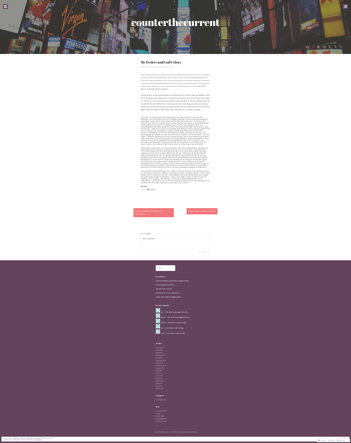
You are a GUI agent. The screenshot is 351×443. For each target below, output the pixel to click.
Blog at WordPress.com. (161, 432)
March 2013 (160, 381)
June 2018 (159, 350)
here (171, 121)
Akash (163, 323)
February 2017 (161, 355)
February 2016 (161, 360)
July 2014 (159, 371)
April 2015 (159, 363)
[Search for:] (165, 268)
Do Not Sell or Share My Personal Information (183, 432)
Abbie (163, 317)
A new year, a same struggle (202, 211)
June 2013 (159, 376)
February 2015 (161, 366)
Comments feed (161, 419)
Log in (158, 413)
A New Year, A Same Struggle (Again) (168, 297)
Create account (161, 411)
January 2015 (160, 368)
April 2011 (159, 386)
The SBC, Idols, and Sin (163, 289)
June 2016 (159, 358)
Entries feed (160, 416)
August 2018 (160, 348)
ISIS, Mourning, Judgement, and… (177, 312)
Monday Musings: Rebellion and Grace (148, 212)
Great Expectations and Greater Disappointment (172, 281)
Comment (204, 252)
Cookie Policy (38, 440)
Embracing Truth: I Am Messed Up (167, 293)
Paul (162, 333)
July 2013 (159, 373)
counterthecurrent (165, 67)
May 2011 (159, 383)
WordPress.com (161, 421)
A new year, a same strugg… (177, 323)
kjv (162, 312)
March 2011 (160, 389)
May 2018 (159, 353)
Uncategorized (161, 400)
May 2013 (159, 378)
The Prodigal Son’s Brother (165, 285)
